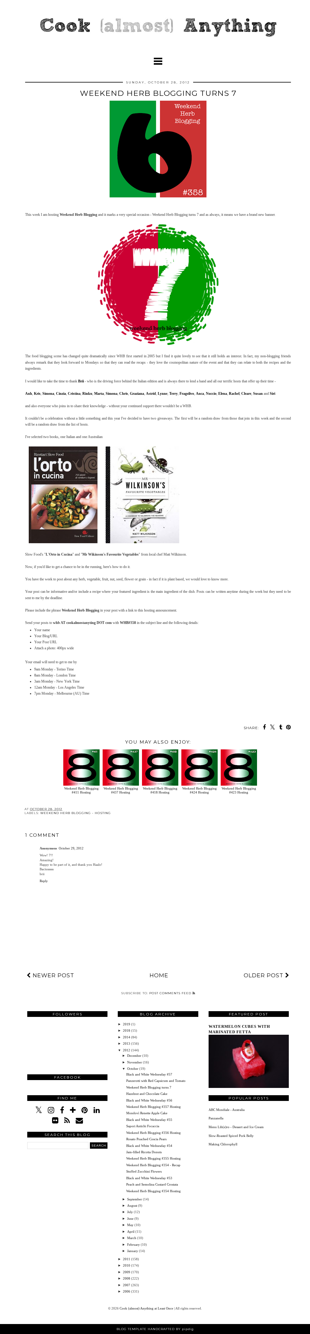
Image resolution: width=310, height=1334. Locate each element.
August (132, 1205)
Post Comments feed (171, 993)
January (133, 1251)
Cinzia (61, 393)
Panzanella (216, 1118)
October (133, 1068)
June (130, 1218)
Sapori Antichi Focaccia (142, 1126)
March (132, 1238)
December (134, 1055)
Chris (123, 393)
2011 (127, 1259)
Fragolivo (187, 393)
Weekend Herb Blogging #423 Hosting (239, 790)
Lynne (162, 393)
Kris (37, 393)
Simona (48, 393)
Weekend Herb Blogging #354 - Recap (153, 1165)
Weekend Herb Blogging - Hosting (75, 813)
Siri (272, 393)
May (130, 1225)
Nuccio (211, 393)
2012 (127, 1050)
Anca (200, 393)
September (135, 1199)
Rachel (234, 393)
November (135, 1062)
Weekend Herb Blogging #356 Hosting (153, 1132)
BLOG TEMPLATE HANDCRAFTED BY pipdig (155, 1329)
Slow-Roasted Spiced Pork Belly (231, 1136)
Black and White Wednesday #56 (149, 1100)
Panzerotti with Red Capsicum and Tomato (156, 1080)
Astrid (151, 393)
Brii (81, 381)
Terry (173, 393)
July (130, 1212)
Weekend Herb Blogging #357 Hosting (153, 1106)
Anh (28, 393)
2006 (127, 1291)
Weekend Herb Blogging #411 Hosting (81, 790)
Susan (258, 393)
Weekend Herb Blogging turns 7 (148, 1087)
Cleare (246, 393)
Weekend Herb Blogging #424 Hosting (199, 790)
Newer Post (52, 975)
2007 (127, 1285)
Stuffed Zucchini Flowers (144, 1171)
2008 (127, 1278)
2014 (127, 1037)
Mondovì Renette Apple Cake (146, 1113)
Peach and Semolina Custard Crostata (152, 1184)
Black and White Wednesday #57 (149, 1074)
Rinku (87, 393)
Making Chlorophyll (223, 1144)
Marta (99, 393)
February (134, 1244)
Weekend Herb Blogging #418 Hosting (160, 790)
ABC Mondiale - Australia (227, 1110)
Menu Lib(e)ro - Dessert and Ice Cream (236, 1127)
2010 (127, 1265)
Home (159, 975)
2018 (127, 1030)
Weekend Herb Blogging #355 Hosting (153, 1158)
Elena (222, 393)
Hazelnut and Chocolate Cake (146, 1093)
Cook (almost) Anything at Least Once (147, 1308)
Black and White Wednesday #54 (149, 1145)
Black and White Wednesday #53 (149, 1178)
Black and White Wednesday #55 (149, 1119)
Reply (44, 881)
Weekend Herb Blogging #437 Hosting (121, 790)
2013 (127, 1043)
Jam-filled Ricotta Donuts (144, 1152)
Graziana (137, 393)
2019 (127, 1024)
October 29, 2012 (71, 848)
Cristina (74, 393)
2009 (127, 1272)
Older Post (264, 975)
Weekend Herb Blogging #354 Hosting (153, 1191)
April (131, 1231)
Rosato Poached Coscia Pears (146, 1139)
